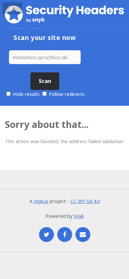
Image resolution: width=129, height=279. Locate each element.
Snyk (79, 216)
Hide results (26, 94)
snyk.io (41, 201)
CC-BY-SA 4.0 (85, 201)
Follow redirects (67, 94)
